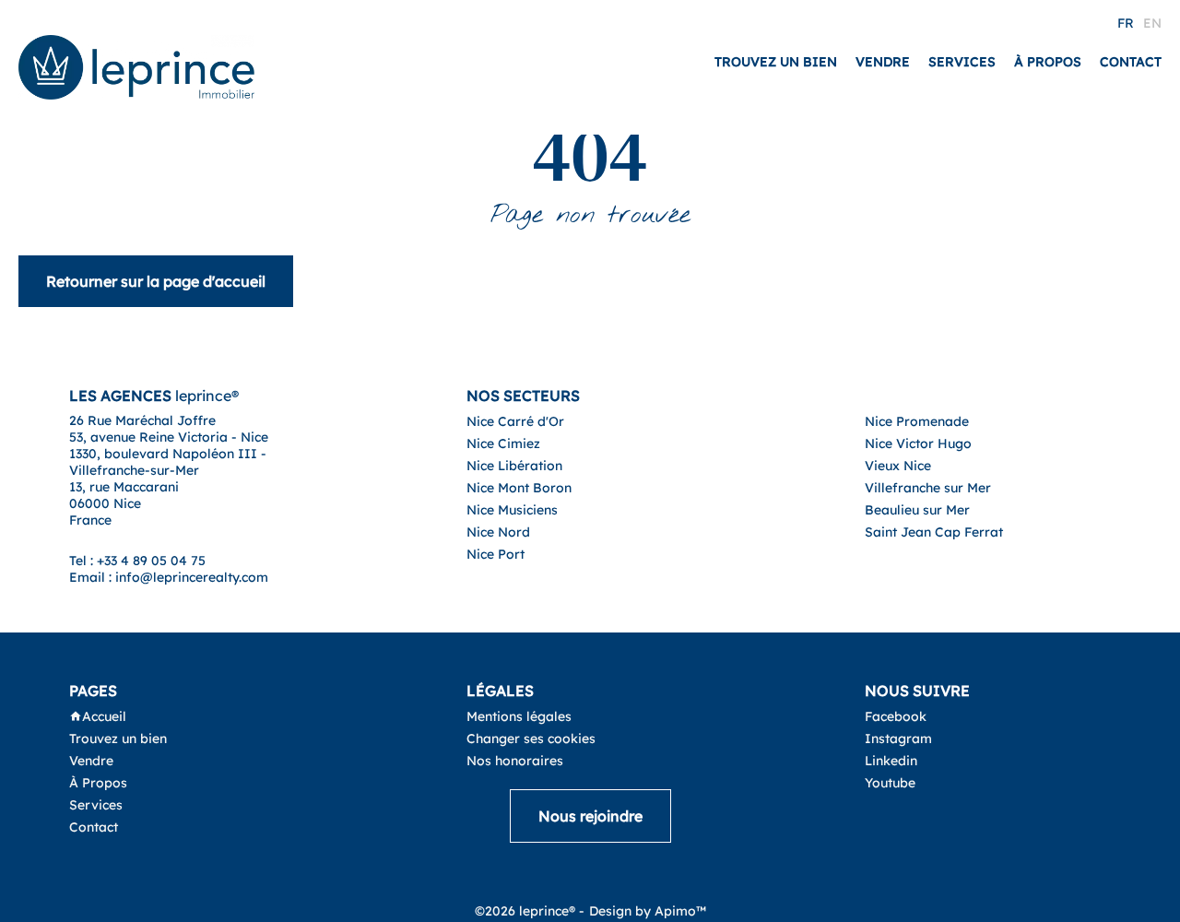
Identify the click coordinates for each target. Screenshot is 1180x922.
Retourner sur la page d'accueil (156, 281)
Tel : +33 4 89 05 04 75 (137, 560)
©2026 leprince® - (529, 911)
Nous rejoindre (590, 816)
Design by (647, 911)
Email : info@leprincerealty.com (168, 577)
